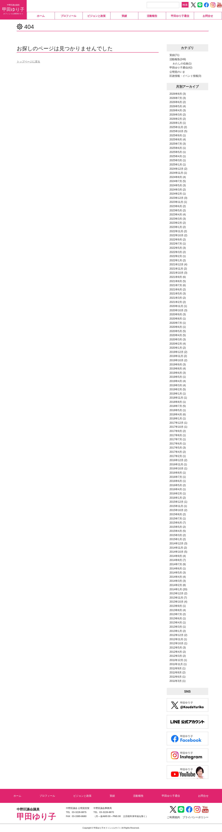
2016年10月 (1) (178, 468)
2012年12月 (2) (178, 635)
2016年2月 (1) (178, 493)
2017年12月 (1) (178, 422)
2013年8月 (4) (178, 610)
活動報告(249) (178, 59)
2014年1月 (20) (178, 589)
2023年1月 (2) (178, 227)
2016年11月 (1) (178, 464)
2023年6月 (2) (178, 206)
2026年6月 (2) (178, 102)
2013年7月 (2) (178, 614)
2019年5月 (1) (178, 376)
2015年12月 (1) (178, 501)
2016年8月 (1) (178, 472)
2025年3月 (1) (178, 160)
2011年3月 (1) (177, 681)
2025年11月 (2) (178, 127)
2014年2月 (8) (178, 585)
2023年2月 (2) (178, 222)
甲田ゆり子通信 (180, 16)
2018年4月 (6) (178, 414)
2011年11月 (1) (178, 664)
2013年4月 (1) (178, 622)
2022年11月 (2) (178, 231)
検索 (185, 5)
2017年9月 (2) (178, 431)
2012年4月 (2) (178, 651)
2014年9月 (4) (178, 556)
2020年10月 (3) (178, 310)
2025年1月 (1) (178, 164)
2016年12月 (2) (178, 460)
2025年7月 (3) (178, 143)
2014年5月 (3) (178, 572)
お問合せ (208, 16)
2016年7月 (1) (178, 477)
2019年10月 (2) (178, 360)
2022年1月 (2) (178, 260)
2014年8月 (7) (178, 560)
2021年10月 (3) (178, 272)
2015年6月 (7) (178, 522)
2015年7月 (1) (178, 518)
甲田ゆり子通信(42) (181, 67)
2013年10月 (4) (178, 601)
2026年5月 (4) (178, 106)
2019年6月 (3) (178, 372)
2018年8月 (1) (178, 402)
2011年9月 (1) (177, 668)
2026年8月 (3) (178, 93)
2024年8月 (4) (178, 177)
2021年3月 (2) (178, 297)
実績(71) (174, 55)
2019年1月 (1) (178, 393)
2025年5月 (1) (178, 152)
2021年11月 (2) (178, 268)
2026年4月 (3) (178, 110)
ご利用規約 (173, 817)
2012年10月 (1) (178, 643)
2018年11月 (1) (178, 397)
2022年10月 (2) (178, 235)
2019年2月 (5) (178, 389)
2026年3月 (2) (178, 114)
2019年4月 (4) (178, 381)
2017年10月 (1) (178, 426)
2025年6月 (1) (178, 148)
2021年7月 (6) (178, 285)
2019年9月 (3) (178, 364)
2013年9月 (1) (178, 606)
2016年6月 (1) (178, 481)
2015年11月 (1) (178, 506)
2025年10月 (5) (178, 131)
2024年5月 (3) (178, 185)
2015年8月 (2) (178, 514)
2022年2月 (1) (178, 256)
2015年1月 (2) (178, 539)
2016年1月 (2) (178, 497)
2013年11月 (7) (178, 597)
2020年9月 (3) (178, 314)
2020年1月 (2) (178, 347)
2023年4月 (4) (178, 214)
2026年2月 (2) (178, 118)
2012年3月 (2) (178, 656)
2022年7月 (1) (178, 243)
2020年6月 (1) (178, 327)
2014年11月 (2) (178, 547)
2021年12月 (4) (178, 264)
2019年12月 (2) (178, 352)
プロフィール (68, 16)
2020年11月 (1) (178, 306)
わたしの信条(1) (182, 63)
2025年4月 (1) (178, 156)
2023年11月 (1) (178, 202)
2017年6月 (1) (178, 443)
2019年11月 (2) (178, 356)
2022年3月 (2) (178, 252)
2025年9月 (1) (178, 135)
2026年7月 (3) (178, 98)
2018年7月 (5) (178, 406)
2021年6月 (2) (178, 289)
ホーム (41, 16)
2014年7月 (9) (178, 564)
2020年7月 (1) (178, 322)
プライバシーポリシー (196, 817)
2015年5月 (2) (178, 526)
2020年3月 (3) (178, 339)
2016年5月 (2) (178, 485)
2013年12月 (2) (178, 593)
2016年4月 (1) (178, 489)
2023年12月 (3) (178, 198)
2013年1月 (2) (178, 631)
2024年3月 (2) (178, 189)
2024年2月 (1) (178, 193)
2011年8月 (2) (177, 672)
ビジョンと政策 (96, 16)
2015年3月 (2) (178, 535)
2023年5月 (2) (178, 210)
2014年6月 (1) (178, 568)
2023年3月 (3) (178, 218)
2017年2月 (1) (178, 456)
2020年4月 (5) (178, 335)
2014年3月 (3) (178, 581)
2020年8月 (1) (178, 318)
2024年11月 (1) (178, 172)
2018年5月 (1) (178, 410)
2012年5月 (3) (178, 647)
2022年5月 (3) (178, 247)
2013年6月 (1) (178, 618)
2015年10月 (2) (178, 510)
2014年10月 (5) (178, 551)
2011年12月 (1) (178, 660)
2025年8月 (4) (178, 139)
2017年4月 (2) (178, 451)
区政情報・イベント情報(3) (185, 76)
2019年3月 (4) (178, 385)
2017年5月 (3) (178, 447)
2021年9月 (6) (178, 277)
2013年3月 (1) (178, 626)
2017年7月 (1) (178, 439)
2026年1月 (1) (178, 123)
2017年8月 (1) (178, 435)
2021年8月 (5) (178, 281)
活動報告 (152, 16)
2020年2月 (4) (178, 343)
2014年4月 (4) (178, 576)
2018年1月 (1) (178, 418)
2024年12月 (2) (178, 168)
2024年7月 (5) (178, 181)
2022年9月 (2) (178, 239)
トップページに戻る (28, 61)
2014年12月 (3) (178, 543)
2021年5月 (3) (178, 293)
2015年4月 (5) (178, 531)
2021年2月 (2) (178, 302)
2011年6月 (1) (177, 676)
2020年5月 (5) (178, 331)
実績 (124, 16)
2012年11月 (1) (178, 639)
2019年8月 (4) (178, 368)
